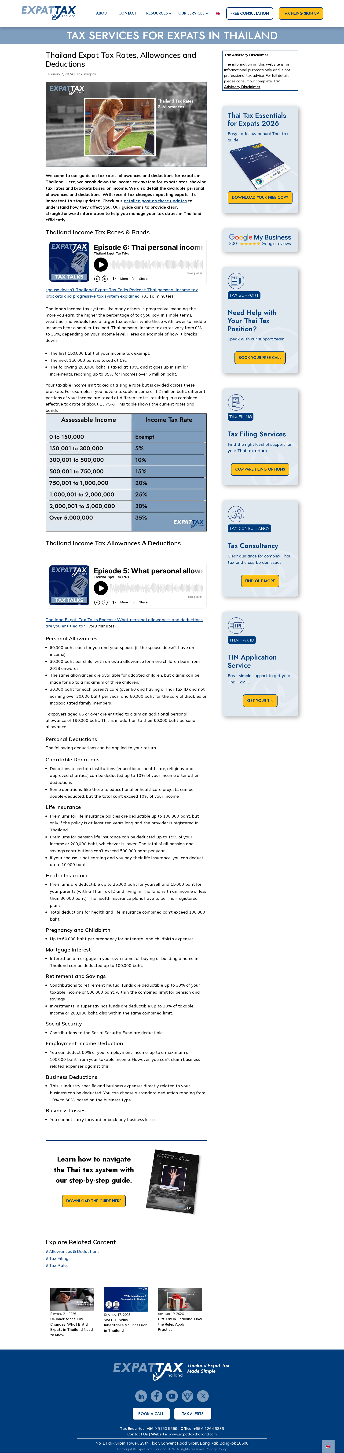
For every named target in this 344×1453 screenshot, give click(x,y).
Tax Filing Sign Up (301, 13)
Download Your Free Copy (260, 197)
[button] (72, 1314)
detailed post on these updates (155, 200)
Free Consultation (250, 13)
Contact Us (137, 1434)
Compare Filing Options (260, 469)
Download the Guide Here (93, 1201)
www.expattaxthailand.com (192, 1434)
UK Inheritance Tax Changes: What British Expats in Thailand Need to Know (71, 1327)
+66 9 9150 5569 (161, 1428)
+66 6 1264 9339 (208, 1428)
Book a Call (151, 1413)
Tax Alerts (193, 1413)
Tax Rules (59, 1265)
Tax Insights (86, 74)
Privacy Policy (216, 1449)
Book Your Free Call (260, 357)
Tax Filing (59, 1258)
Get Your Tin (260, 700)
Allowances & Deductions (74, 1251)
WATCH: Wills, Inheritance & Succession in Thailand (125, 1325)
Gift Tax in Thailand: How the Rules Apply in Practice (180, 1324)
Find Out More (260, 581)
